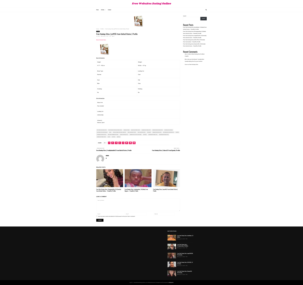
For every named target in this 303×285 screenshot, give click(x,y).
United (118, 137)
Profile (145, 134)
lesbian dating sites (101, 134)
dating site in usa (168, 130)
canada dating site (146, 130)
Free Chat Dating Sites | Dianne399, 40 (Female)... (184, 271)
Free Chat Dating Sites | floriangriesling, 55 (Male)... (183, 245)
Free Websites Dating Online (151, 3)
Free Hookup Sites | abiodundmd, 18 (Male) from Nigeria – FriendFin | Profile (136, 190)
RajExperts (171, 282)
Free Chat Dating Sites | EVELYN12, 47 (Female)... (185, 262)
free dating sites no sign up (119, 132)
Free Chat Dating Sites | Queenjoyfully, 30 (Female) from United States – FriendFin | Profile (108, 190)
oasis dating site (124, 134)
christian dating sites (157, 130)
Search (184, 16)
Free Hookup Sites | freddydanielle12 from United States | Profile (113, 150)
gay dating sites (141, 132)
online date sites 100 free (135, 134)
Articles (102, 9)
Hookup (149, 132)
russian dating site (153, 134)
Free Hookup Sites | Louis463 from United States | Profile (165, 190)
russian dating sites (163, 134)
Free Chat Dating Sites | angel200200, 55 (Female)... (185, 254)
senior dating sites (101, 137)
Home (97, 9)
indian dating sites (157, 132)
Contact (109, 9)
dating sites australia (102, 132)
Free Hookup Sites (193, 64)
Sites (109, 137)
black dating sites (135, 130)
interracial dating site (168, 132)
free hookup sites (132, 132)
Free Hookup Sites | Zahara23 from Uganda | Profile (166, 150)
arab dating (126, 130)
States (113, 137)
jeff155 (177, 132)
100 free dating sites (101, 130)
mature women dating (113, 134)
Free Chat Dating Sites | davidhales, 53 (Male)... (185, 236)
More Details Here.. (101, 40)
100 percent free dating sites (115, 130)
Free (110, 132)
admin (99, 36)
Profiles (98, 31)
